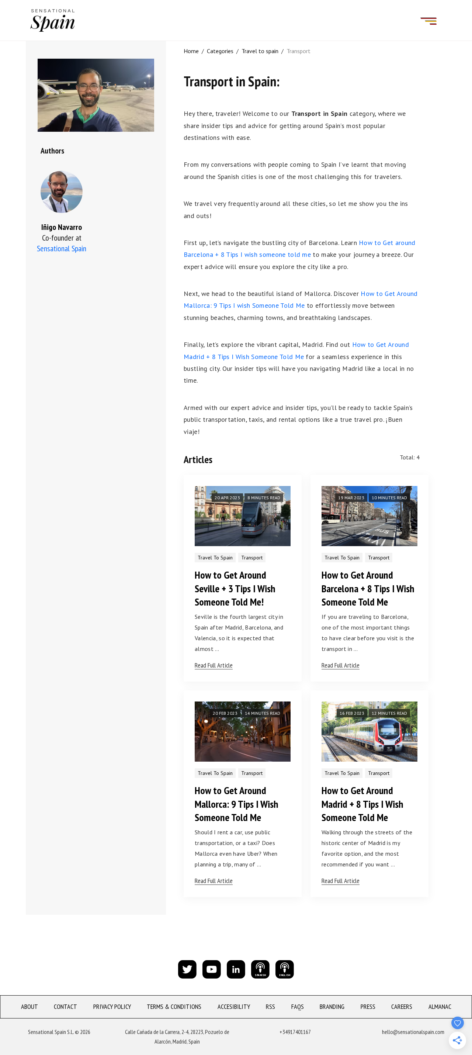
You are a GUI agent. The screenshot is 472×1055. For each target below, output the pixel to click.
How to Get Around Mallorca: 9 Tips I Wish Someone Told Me (236, 803)
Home (191, 51)
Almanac (439, 1006)
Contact (65, 1006)
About (29, 1006)
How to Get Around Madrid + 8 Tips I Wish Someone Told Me (362, 803)
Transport (298, 51)
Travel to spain (260, 51)
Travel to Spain (215, 557)
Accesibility (234, 1006)
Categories (220, 51)
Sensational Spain (61, 248)
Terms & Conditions (174, 1006)
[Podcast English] (285, 968)
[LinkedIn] (236, 968)
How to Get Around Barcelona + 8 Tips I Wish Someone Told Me (368, 588)
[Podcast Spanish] (260, 968)
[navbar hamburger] (428, 20)
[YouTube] (211, 968)
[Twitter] (187, 968)
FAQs (297, 1006)
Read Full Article (214, 665)
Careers (401, 1006)
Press (368, 1006)
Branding (332, 1006)
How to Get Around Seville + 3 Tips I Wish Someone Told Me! (235, 588)
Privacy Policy (112, 1006)
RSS (270, 1006)
